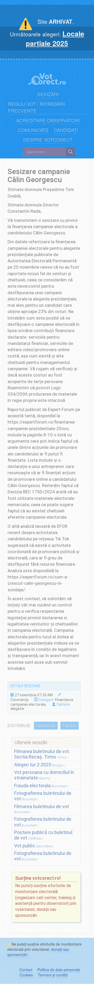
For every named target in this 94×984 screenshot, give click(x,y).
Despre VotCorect (48, 139)
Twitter (69, 725)
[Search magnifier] (70, 151)
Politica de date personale (58, 969)
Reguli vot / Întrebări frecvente (36, 107)
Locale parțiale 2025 (55, 38)
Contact (26, 969)
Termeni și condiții (53, 974)
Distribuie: (19, 725)
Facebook (45, 725)
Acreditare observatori (48, 120)
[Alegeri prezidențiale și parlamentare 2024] (47, 76)
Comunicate (33, 130)
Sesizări (48, 94)
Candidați (66, 130)
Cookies (26, 974)
